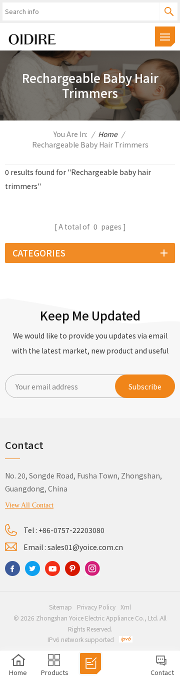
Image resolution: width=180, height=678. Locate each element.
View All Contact (29, 505)
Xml (125, 606)
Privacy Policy (96, 606)
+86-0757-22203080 (71, 530)
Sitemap (60, 606)
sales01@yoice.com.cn (85, 547)
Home (108, 134)
